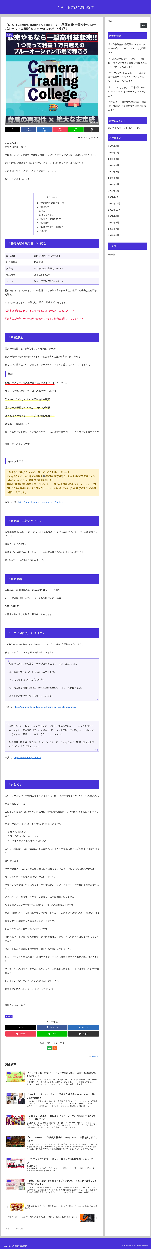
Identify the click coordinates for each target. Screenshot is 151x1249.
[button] (91, 129)
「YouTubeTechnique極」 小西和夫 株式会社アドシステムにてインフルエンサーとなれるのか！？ (127, 77)
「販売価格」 (45, 223)
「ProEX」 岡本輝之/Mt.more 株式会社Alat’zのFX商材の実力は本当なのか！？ (127, 106)
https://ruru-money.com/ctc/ (27, 757)
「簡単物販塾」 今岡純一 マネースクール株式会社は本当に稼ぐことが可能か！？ (127, 48)
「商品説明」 (45, 207)
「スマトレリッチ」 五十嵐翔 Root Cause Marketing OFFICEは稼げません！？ (127, 91)
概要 (44, 211)
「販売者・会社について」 (51, 219)
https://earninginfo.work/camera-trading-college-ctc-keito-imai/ (45, 707)
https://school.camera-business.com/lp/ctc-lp (40, 502)
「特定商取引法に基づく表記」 (53, 203)
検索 (110, 21)
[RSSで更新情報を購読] (54, 1048)
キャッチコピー (49, 215)
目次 (48, 197)
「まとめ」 (44, 231)
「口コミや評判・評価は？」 (52, 227)
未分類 (10, 1016)
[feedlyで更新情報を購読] (49, 1048)
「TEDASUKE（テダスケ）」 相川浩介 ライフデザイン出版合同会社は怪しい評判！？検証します (127, 63)
